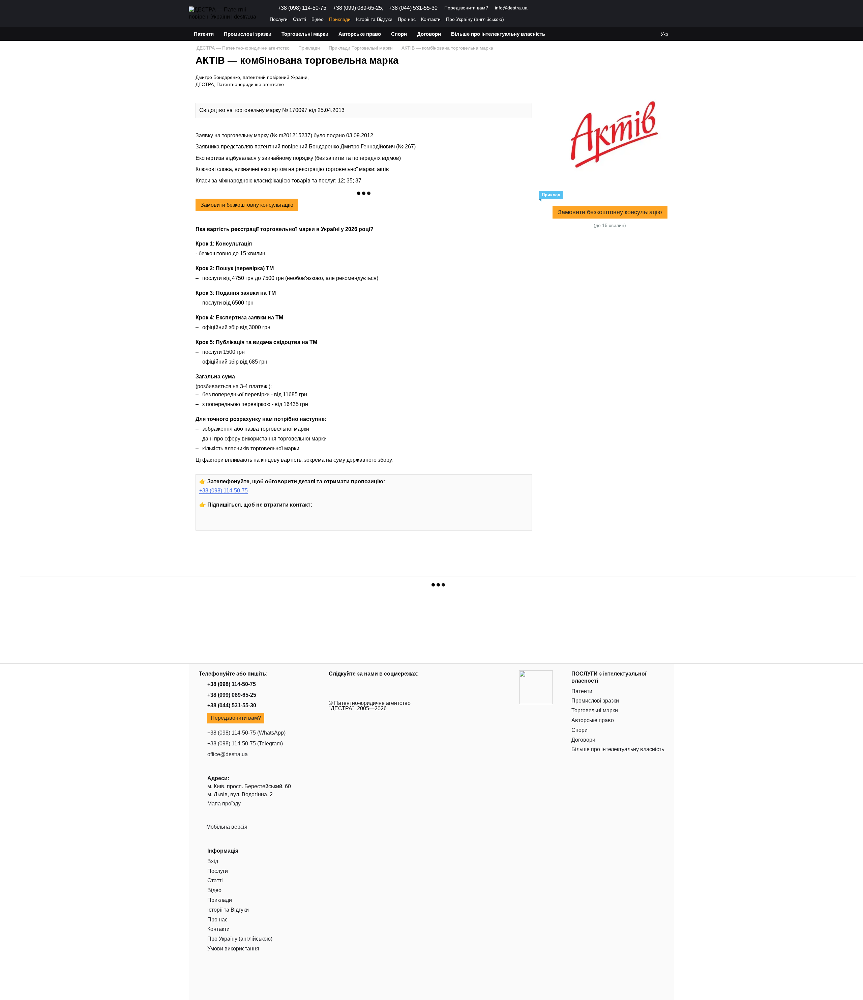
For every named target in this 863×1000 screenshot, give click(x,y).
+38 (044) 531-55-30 (413, 8)
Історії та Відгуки (374, 19)
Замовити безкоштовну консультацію (247, 205)
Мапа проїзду (224, 803)
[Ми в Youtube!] (206, 523)
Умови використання (233, 948)
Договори (429, 34)
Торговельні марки (304, 34)
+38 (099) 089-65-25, (358, 8)
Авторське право (359, 34)
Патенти (204, 34)
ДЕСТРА (205, 84)
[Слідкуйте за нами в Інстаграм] (222, 523)
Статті (299, 19)
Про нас (407, 19)
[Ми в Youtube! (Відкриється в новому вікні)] (537, 8)
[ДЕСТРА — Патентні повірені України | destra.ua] (536, 687)
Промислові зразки (247, 34)
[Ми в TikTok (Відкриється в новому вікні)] (569, 8)
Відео (317, 19)
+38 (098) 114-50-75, (303, 8)
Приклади (340, 19)
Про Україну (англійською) (475, 19)
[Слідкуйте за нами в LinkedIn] (253, 523)
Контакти (431, 19)
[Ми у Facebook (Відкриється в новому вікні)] (553, 8)
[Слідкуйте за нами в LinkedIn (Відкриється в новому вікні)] (561, 8)
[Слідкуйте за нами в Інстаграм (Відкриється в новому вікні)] (545, 8)
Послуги (279, 19)
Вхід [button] (212, 861)
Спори (399, 34)
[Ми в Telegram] (268, 523)
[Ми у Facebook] (237, 523)
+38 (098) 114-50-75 (223, 490)
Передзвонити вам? (466, 7)
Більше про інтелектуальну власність (498, 34)
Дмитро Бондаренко (218, 77)
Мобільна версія (226, 827)
